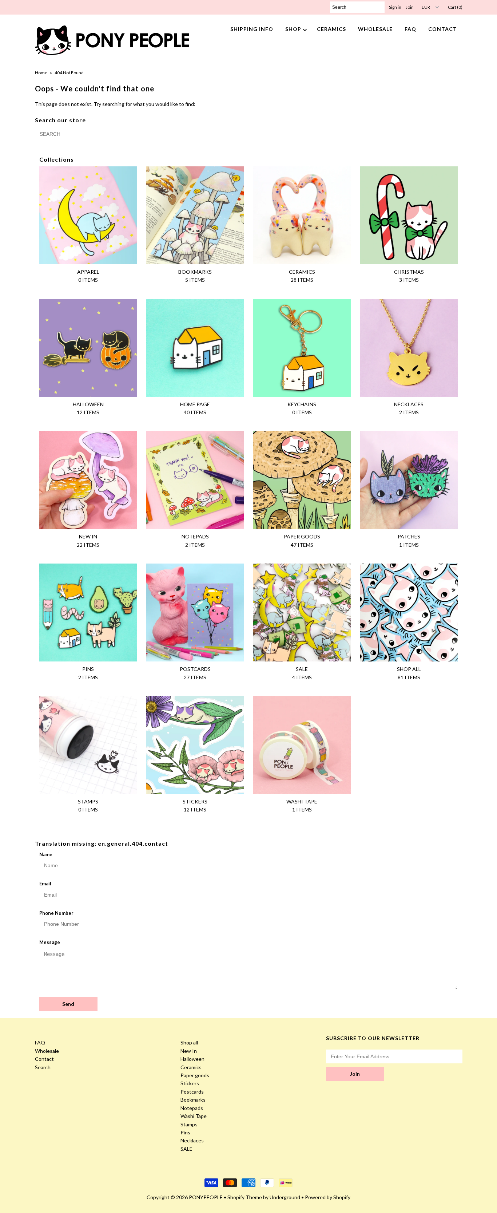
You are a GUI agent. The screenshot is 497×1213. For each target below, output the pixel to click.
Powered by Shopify (327, 1197)
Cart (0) (455, 7)
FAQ (410, 29)
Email (45, 883)
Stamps (189, 1124)
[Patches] (409, 480)
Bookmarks (193, 1100)
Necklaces (192, 1140)
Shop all (189, 1042)
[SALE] (302, 612)
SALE (186, 1149)
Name (45, 854)
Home (41, 72)
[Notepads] (195, 480)
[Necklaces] (409, 348)
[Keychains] (302, 348)
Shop (293, 29)
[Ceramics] (302, 215)
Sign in (395, 7)
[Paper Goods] (302, 480)
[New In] (88, 480)
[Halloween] (88, 348)
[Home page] (195, 348)
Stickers (189, 1083)
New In (188, 1051)
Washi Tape (193, 1116)
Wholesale (375, 29)
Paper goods (194, 1075)
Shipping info (251, 29)
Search (43, 1067)
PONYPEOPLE (206, 1197)
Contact (442, 29)
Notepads (191, 1108)
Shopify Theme (244, 1197)
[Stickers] (195, 745)
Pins (185, 1132)
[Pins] (88, 612)
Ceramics (331, 29)
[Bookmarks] (195, 215)
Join (410, 7)
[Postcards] (195, 612)
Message (49, 942)
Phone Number (56, 913)
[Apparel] (88, 215)
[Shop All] (409, 612)
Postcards (192, 1091)
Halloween (192, 1059)
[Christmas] (409, 215)
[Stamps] (88, 745)
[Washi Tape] (302, 745)
